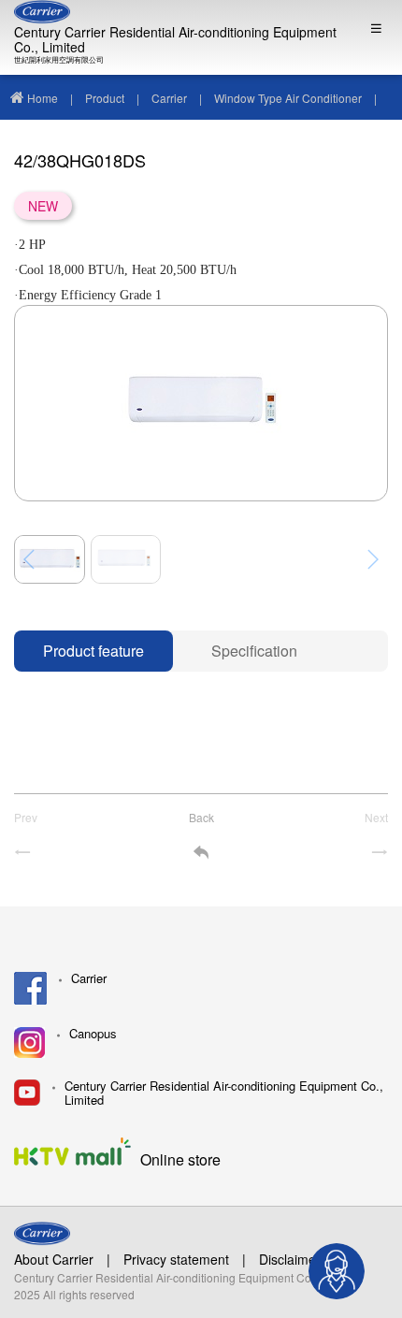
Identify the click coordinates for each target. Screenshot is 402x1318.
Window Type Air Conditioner (288, 98)
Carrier (169, 98)
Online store (180, 1158)
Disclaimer (290, 1259)
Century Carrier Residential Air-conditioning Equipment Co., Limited (175, 39)
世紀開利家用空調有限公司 (59, 59)
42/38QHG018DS (54, 143)
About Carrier (53, 1259)
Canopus (93, 1034)
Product (104, 98)
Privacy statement (176, 1259)
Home (42, 98)
